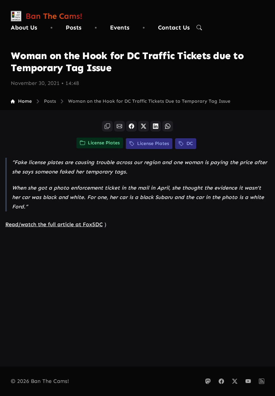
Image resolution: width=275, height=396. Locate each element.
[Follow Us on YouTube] (248, 381)
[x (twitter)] (143, 126)
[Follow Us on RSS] (261, 381)
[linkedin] (155, 126)
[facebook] (131, 126)
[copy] (107, 126)
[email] (119, 126)
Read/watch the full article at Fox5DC (54, 224)
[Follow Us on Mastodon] (208, 381)
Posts (73, 27)
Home (25, 101)
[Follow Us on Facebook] (221, 381)
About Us (24, 27)
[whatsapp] (167, 126)
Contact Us (174, 27)
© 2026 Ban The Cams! (40, 381)
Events (119, 27)
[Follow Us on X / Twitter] (234, 381)
